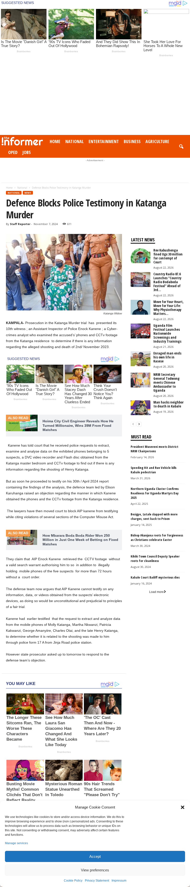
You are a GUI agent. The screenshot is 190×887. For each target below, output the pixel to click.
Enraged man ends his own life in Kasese (167, 357)
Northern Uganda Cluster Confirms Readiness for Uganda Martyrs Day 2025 (155, 493)
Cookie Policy (73, 880)
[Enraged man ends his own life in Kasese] (140, 358)
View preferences (95, 870)
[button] (182, 807)
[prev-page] (133, 424)
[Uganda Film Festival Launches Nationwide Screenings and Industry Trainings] (140, 331)
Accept (95, 856)
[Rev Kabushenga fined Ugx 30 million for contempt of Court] (140, 255)
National (74, 141)
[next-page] (139, 424)
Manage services (16, 843)
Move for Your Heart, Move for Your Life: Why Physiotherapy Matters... (168, 307)
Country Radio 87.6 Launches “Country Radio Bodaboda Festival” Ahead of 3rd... (167, 282)
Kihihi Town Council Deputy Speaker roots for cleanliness (155, 558)
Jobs (27, 152)
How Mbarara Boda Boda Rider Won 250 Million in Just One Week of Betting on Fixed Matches (80, 539)
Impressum (119, 880)
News (27, 192)
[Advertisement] (95, 97)
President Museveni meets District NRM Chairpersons (154, 448)
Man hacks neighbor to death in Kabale (168, 404)
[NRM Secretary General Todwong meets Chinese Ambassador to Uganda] (140, 380)
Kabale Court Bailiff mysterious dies (155, 577)
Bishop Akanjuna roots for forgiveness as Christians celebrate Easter (157, 537)
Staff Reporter (20, 224)
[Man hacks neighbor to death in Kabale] (140, 407)
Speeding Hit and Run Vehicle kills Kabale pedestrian (153, 469)
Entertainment (104, 141)
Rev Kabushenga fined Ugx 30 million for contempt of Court (168, 256)
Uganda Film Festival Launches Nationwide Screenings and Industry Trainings (167, 333)
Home (55, 141)
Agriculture (157, 141)
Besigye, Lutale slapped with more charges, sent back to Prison (154, 516)
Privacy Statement (97, 880)
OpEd (13, 152)
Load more (156, 592)
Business (132, 141)
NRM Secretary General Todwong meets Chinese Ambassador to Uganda (166, 382)
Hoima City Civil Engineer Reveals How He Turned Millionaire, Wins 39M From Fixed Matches (78, 425)
